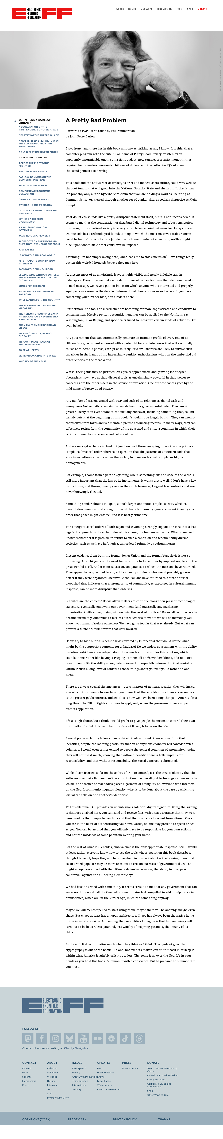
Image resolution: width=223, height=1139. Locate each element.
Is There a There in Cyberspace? (31, 220)
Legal (25, 1072)
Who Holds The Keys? (32, 361)
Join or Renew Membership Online (162, 1069)
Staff (49, 1093)
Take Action (164, 9)
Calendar (52, 1068)
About (120, 9)
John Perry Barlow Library (35, 121)
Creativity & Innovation (84, 1076)
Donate (202, 9)
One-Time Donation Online (162, 1075)
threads (139, 1038)
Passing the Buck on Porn (36, 269)
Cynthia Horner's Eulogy (35, 205)
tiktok (125, 1038)
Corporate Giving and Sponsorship (159, 1085)
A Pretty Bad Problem (33, 157)
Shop (190, 9)
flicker (97, 1038)
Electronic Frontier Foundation (42, 15)
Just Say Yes (26, 249)
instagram (55, 1038)
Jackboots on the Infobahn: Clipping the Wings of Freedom (39, 242)
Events (101, 1076)
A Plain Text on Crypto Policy (38, 152)
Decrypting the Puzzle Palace (39, 135)
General (26, 1068)
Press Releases (105, 1072)
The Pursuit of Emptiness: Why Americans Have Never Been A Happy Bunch (39, 317)
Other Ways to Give (158, 1094)
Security (26, 1076)
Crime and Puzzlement (34, 199)
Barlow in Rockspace (33, 171)
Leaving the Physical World (37, 255)
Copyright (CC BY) (36, 1119)
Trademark (77, 1119)
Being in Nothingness (33, 185)
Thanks (164, 1119)
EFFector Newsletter (108, 1089)
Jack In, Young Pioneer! (34, 235)
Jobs (50, 1089)
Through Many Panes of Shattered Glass (35, 343)
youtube (83, 1038)
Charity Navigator (76, 1048)
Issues (132, 9)
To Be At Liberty (29, 350)
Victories (52, 1076)
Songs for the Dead (32, 286)
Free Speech (79, 1068)
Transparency (80, 1081)
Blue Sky (69, 1038)
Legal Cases (104, 1081)
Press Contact (130, 1068)
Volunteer (52, 1072)
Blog (99, 1068)
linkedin (111, 1038)
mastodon (27, 1038)
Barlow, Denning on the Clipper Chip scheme (35, 178)
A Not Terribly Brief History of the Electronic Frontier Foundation (39, 144)
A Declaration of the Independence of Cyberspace (38, 128)
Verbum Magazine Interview (37, 355)
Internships (53, 1085)
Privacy (76, 1072)
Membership (29, 1081)
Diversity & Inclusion (58, 1097)
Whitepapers (104, 1085)
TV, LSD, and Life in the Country (39, 300)
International (79, 1085)
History (51, 1081)
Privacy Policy (125, 1119)
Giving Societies (156, 1079)
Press (25, 1085)
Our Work (146, 9)
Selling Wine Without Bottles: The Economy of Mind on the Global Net (39, 277)
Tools (179, 9)
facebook (41, 1038)
